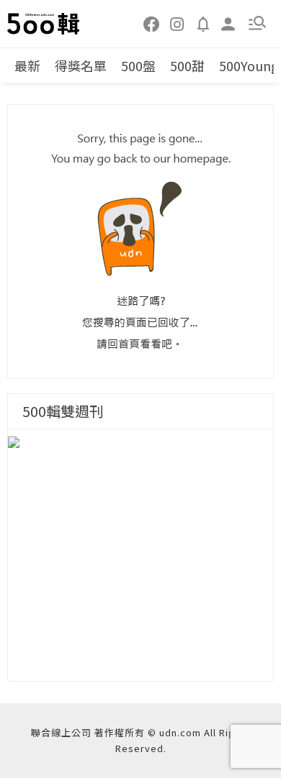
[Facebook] (152, 23)
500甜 (187, 65)
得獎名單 (81, 65)
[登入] (228, 22)
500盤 (138, 65)
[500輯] (44, 24)
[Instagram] (177, 23)
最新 (27, 65)
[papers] (203, 23)
